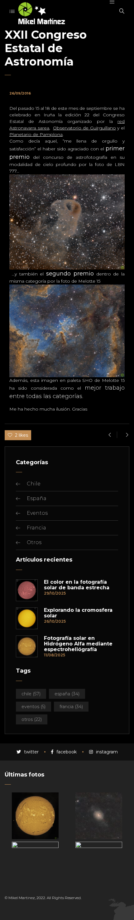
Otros (34, 542)
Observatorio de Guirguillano (84, 128)
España (36, 498)
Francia (36, 528)
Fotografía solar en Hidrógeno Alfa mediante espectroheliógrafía (78, 643)
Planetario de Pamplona (36, 134)
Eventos (37, 513)
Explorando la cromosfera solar (78, 613)
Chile (34, 484)
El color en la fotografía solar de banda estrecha (76, 585)
